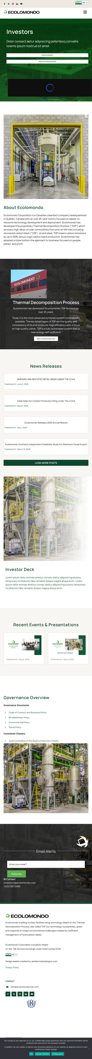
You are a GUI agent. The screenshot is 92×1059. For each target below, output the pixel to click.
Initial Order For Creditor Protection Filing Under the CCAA (46, 400)
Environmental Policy (19, 722)
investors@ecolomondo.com (20, 882)
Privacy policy (57, 1054)
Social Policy (15, 727)
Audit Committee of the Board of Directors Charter (34, 740)
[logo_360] (22, 11)
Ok (31, 1054)
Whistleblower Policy (19, 717)
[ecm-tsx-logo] (81, 2)
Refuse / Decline (42, 1054)
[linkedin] (17, 4)
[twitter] (9, 4)
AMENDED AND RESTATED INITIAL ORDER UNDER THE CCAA (46, 379)
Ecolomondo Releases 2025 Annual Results (46, 422)
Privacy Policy (12, 967)
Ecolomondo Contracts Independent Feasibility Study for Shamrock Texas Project (46, 444)
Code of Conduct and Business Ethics (27, 712)
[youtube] (21, 4)
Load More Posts (46, 462)
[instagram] (13, 4)
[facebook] (4, 4)
